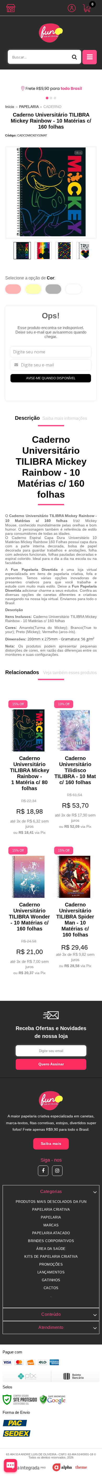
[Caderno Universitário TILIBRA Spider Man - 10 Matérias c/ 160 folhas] (74, 908)
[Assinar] (51, 1064)
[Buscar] (74, 57)
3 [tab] (55, 98)
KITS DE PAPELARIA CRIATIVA (51, 1257)
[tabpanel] (51, 89)
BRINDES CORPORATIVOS (51, 1241)
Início (9, 107)
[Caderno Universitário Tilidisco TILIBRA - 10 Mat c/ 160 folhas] (74, 765)
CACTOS (51, 1288)
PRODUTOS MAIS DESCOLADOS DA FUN (51, 1202)
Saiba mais (51, 1143)
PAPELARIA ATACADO (51, 1233)
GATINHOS (51, 1280)
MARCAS (51, 1225)
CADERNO (52, 107)
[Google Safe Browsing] (52, 1399)
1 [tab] (47, 98)
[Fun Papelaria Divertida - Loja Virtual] (51, 32)
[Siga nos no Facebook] (43, 1170)
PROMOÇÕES (51, 1264)
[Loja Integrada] (26, 1468)
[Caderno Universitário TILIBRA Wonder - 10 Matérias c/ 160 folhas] (28, 911)
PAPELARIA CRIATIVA (51, 1209)
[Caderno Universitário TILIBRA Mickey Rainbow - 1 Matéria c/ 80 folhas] (28, 768)
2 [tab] (51, 98)
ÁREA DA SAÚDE (51, 1249)
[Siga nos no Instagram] (57, 1170)
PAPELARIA (28, 107)
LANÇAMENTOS (51, 1272)
